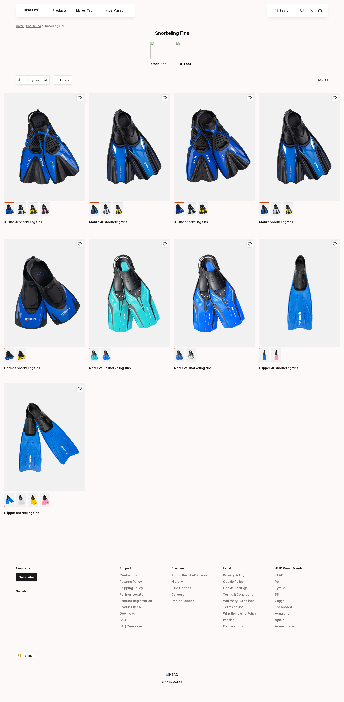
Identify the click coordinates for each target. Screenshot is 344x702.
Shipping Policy (131, 588)
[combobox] (32, 80)
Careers (177, 594)
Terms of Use (233, 607)
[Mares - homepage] (32, 10)
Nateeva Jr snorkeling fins (110, 368)
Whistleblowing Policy (239, 613)
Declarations (233, 626)
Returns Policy (131, 582)
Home (20, 26)
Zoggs (279, 601)
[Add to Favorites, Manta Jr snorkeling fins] (164, 97)
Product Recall (131, 607)
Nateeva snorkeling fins (193, 368)
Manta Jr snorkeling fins (108, 222)
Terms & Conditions (238, 594)
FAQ (123, 620)
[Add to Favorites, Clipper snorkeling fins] (79, 388)
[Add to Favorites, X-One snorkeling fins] (249, 97)
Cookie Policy (233, 582)
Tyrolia (280, 588)
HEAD (279, 575)
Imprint (228, 620)
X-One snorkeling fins (191, 222)
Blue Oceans (181, 588)
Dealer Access (182, 601)
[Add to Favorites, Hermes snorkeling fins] (79, 244)
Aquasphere (284, 626)
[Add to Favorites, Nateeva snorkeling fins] (249, 244)
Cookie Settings (235, 588)
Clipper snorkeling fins (21, 513)
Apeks (279, 620)
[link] (302, 10)
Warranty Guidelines (239, 601)
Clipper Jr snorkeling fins (278, 368)
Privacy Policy (233, 575)
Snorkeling (33, 26)
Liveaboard (283, 607)
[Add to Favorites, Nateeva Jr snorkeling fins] (164, 244)
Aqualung (282, 613)
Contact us (128, 575)
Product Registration (136, 601)
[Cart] (320, 10)
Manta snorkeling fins (276, 222)
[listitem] (9, 209)
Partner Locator (132, 594)
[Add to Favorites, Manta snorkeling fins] (334, 97)
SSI (277, 594)
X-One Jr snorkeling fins (23, 222)
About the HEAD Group (189, 575)
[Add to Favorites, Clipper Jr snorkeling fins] (334, 244)
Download (127, 613)
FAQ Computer (131, 626)
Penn (278, 582)
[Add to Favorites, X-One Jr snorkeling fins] (79, 97)
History (177, 582)
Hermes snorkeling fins (22, 368)
